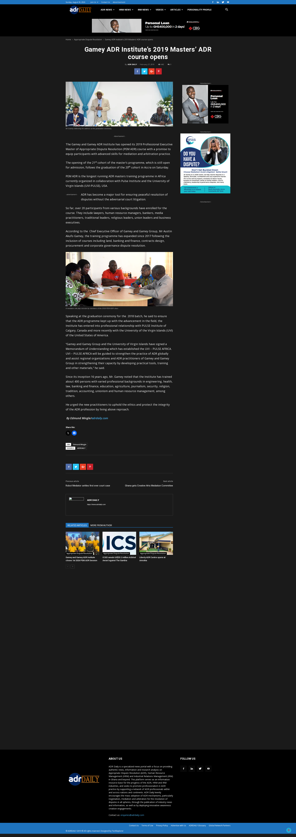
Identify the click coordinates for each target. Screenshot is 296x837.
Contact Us (105, 2)
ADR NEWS (106, 9)
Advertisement (119, 2)
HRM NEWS (125, 9)
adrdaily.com (100, 418)
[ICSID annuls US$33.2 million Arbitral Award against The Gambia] (119, 543)
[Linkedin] (218, 2)
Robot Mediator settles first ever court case (88, 485)
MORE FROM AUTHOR (101, 525)
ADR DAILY (132, 64)
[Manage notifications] (288, 830)
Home (68, 39)
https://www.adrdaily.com (96, 504)
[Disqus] (119, 617)
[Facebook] (212, 2)
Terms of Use (147, 825)
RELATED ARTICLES (77, 525)
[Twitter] (223, 2)
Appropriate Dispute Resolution (88, 39)
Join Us (93, 2)
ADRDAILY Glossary (197, 825)
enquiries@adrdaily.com (132, 815)
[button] (226, 9)
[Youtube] (228, 2)
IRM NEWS (143, 9)
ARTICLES (175, 9)
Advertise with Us (178, 825)
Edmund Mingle (79, 444)
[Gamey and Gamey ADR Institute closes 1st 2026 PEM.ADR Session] (82, 543)
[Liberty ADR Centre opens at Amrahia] (156, 543)
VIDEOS (159, 9)
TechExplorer (117, 831)
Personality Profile (199, 9)
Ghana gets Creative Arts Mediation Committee (149, 485)
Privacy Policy (162, 825)
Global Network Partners (219, 825)
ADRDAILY (81, 448)
